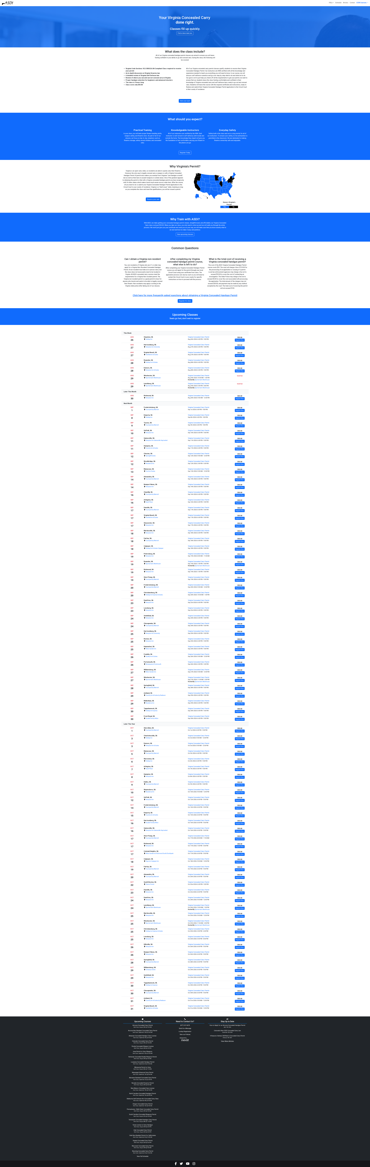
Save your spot (185, 101)
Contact (352, 3)
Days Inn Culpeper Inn (152, 861)
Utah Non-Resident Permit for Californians (142, 1135)
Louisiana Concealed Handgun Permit (142, 1062)
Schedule (338, 3)
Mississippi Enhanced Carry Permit (142, 1072)
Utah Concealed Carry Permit (143, 1130)
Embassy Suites (150, 969)
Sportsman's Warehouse (153, 377)
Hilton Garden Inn (150, 648)
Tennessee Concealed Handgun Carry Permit (143, 1120)
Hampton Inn (149, 398)
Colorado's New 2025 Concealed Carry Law (227, 1030)
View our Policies (185, 1034)
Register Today (185, 153)
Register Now (240, 340)
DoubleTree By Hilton (151, 822)
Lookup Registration (185, 1031)
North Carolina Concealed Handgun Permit (142, 1093)
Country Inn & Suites (151, 448)
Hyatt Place (149, 502)
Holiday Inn (148, 339)
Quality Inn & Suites (151, 656)
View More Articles (227, 1041)
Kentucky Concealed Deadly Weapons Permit (143, 1057)
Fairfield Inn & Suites (151, 354)
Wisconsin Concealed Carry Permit (142, 1146)
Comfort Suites (150, 471)
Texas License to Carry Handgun (143, 1125)
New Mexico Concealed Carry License (142, 1088)
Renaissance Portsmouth (153, 664)
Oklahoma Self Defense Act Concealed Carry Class (143, 1099)
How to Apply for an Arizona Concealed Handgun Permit (227, 1025)
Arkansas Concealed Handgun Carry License (142, 1036)
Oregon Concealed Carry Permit (143, 1104)
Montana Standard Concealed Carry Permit (142, 1078)
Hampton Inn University (152, 347)
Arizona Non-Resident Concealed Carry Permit (142, 1030)
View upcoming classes (185, 234)
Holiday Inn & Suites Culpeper (154, 548)
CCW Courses (361, 3)
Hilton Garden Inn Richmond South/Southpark (159, 853)
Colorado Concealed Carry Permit (142, 1041)
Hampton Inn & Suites (152, 370)
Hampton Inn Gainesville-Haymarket (156, 440)
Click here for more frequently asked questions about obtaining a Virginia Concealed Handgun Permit (185, 295)
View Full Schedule (142, 1156)
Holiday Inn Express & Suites (154, 595)
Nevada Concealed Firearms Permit (143, 1083)
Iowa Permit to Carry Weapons (142, 1051)
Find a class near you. (185, 33)
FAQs (331, 3)
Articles (345, 3)
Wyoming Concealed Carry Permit (142, 1151)
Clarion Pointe (149, 884)
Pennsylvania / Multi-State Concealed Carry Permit (142, 1109)
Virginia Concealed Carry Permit (198, 337)
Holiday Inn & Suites (151, 362)
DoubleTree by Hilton (151, 718)
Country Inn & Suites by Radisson (155, 695)
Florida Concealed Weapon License (143, 1046)
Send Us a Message (185, 1028)
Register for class (185, 301)
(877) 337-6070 (185, 1025)
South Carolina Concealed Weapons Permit (142, 1114)
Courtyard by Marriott (152, 409)
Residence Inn (149, 463)
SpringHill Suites (150, 456)
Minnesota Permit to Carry (142, 1067)
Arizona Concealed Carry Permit (143, 1025)
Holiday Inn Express (151, 710)
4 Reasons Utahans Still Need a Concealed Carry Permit (227, 1036)
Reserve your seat (153, 199)
